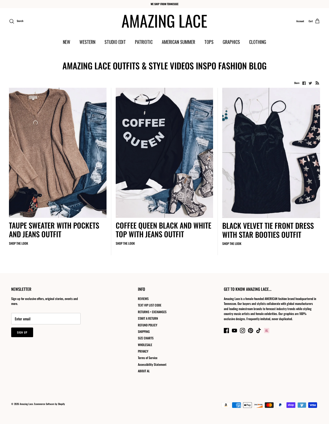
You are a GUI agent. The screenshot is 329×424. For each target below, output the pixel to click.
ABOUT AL (144, 370)
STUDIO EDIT (115, 42)
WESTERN (87, 42)
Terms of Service (147, 357)
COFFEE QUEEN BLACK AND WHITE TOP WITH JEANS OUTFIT (163, 230)
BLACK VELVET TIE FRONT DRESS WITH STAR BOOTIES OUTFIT (268, 230)
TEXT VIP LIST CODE (149, 305)
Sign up (22, 332)
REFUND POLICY (147, 325)
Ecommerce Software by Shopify (49, 404)
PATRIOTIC (144, 42)
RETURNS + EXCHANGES (152, 311)
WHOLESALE (145, 344)
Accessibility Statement (152, 364)
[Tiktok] (258, 330)
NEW (66, 42)
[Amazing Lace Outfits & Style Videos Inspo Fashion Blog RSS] (317, 83)
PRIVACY (143, 351)
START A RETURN (148, 318)
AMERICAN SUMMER (178, 42)
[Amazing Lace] (164, 21)
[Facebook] (226, 330)
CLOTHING (257, 42)
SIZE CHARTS (146, 338)
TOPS (209, 42)
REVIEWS (143, 298)
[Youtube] (234, 330)
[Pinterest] (250, 330)
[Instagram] (242, 330)
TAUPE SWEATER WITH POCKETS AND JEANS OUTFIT (54, 230)
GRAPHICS (231, 42)
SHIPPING (144, 331)
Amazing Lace (26, 404)
